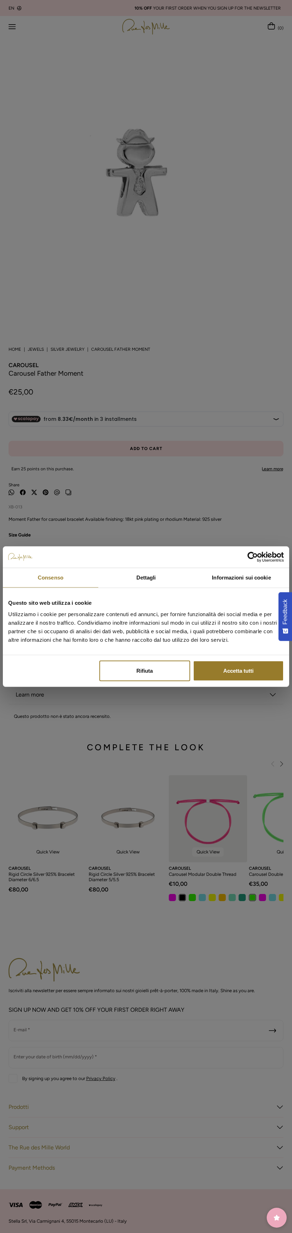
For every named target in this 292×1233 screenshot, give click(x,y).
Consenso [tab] (50, 578)
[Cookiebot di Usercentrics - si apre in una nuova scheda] (252, 557)
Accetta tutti (238, 670)
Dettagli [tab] (146, 578)
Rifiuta (144, 670)
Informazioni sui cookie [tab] (241, 578)
